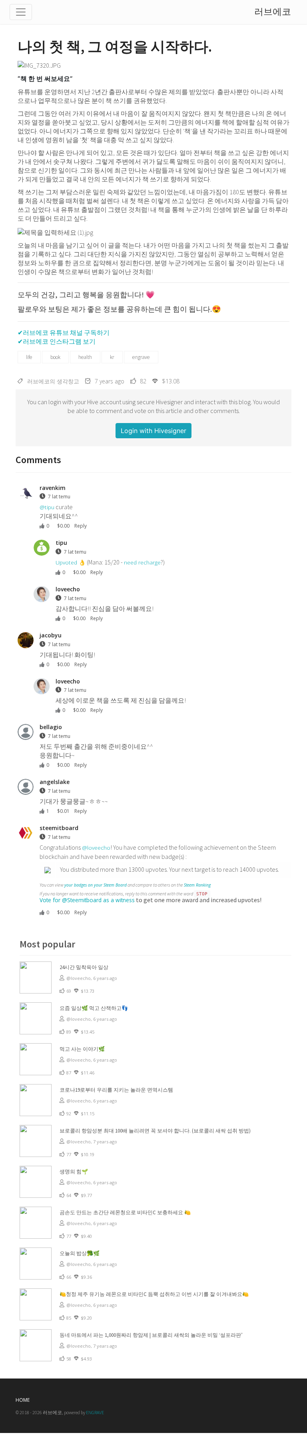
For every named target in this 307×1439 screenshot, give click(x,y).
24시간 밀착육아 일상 (84, 967)
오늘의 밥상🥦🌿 (80, 1253)
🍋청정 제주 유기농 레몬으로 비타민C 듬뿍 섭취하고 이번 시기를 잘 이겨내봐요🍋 (154, 1294)
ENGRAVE (95, 1412)
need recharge (142, 562)
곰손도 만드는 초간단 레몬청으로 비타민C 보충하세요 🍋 (125, 1212)
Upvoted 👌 (71, 562)
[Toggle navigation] (21, 12)
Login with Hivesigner (153, 431)
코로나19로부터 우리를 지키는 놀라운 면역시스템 (116, 1089)
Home (23, 1400)
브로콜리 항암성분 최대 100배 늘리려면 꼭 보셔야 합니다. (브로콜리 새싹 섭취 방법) (155, 1130)
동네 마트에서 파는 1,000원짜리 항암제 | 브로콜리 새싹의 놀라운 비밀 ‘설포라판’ (151, 1335)
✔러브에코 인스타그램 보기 (57, 341)
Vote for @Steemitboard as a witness (87, 900)
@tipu (47, 507)
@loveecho (96, 847)
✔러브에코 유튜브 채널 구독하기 (64, 333)
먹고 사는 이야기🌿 (82, 1049)
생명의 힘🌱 (74, 1171)
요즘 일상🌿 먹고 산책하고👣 (94, 1008)
